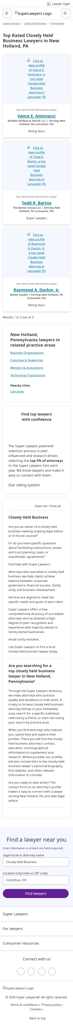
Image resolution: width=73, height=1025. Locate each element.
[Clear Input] (64, 862)
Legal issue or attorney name (23, 855)
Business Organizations (27, 353)
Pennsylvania (57, 23)
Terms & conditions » (25, 1005)
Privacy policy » (52, 1005)
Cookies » (36, 1009)
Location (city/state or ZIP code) (25, 873)
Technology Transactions (27, 375)
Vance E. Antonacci (36, 116)
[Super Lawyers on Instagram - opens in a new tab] (31, 971)
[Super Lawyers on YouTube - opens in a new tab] (41, 971)
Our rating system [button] (24, 484)
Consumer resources (21, 943)
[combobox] (36, 861)
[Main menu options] (7, 13)
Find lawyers (36, 893)
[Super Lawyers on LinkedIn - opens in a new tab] (52, 971)
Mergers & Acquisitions (26, 368)
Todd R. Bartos (36, 202)
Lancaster (17, 391)
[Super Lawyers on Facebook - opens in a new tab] (21, 971)
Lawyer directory (11, 23)
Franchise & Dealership (26, 360)
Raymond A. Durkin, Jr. (36, 289)
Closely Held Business (35, 23)
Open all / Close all (48, 506)
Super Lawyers (15, 913)
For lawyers (13, 928)
